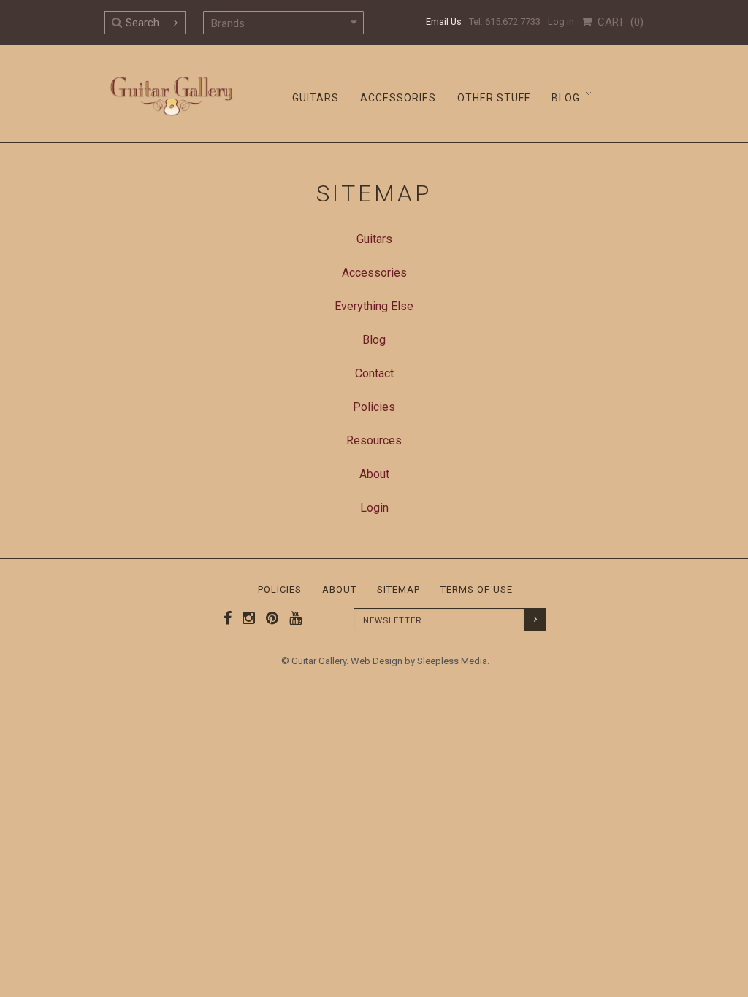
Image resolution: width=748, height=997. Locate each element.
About (339, 589)
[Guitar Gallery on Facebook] (228, 618)
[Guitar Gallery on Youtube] (292, 618)
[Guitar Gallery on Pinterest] (269, 618)
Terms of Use (476, 589)
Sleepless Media (452, 660)
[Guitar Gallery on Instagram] (245, 618)
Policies (280, 589)
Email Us (444, 21)
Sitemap (398, 589)
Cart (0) (618, 21)
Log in (561, 21)
